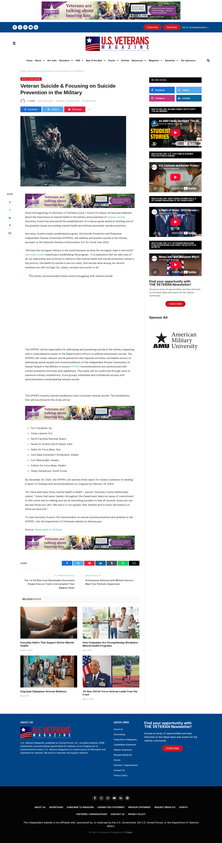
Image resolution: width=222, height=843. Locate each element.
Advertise (170, 60)
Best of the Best (94, 60)
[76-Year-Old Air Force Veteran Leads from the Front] (111, 671)
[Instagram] (25, 27)
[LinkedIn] (10, 218)
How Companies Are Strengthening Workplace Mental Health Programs (110, 644)
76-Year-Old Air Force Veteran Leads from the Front (110, 693)
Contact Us (119, 770)
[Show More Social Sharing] (89, 109)
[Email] (10, 233)
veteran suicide (116, 217)
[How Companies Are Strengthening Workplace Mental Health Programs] (111, 623)
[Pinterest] (10, 225)
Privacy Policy (121, 775)
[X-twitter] (20, 27)
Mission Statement (123, 749)
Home (29, 60)
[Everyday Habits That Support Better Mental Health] (48, 623)
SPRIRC (75, 366)
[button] (208, 60)
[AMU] (175, 359)
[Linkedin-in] (36, 27)
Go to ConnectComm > (195, 27)
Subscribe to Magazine (125, 739)
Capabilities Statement (125, 744)
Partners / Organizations (126, 765)
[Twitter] (10, 210)
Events (111, 60)
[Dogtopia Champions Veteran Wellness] (48, 671)
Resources (137, 60)
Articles (125, 60)
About (38, 60)
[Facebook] (10, 202)
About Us (118, 729)
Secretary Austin (34, 254)
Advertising (119, 734)
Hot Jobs (52, 60)
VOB (78, 60)
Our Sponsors (188, 60)
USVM (32, 101)
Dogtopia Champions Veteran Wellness (43, 691)
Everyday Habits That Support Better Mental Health (47, 644)
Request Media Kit (123, 755)
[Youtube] (30, 27)
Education (64, 60)
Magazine (154, 60)
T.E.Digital (127, 832)
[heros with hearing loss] (111, 18)
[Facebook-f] (15, 27)
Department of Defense (48, 529)
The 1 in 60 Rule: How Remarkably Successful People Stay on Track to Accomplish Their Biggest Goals (49, 584)
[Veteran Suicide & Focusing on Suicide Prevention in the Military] (79, 151)
